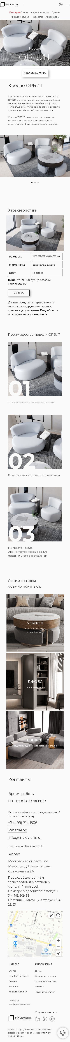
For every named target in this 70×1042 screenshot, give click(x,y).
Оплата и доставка (45, 976)
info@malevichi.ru (24, 837)
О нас (38, 971)
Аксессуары (52, 17)
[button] (19, 293)
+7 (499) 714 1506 (22, 823)
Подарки (15, 12)
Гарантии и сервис (45, 981)
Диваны (56, 12)
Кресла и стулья (20, 17)
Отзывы (39, 986)
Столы (24, 12)
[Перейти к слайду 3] (38, 182)
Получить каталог (45, 991)
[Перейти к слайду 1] (31, 182)
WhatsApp (17, 830)
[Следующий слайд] (66, 156)
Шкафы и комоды (39, 12)
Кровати (38, 17)
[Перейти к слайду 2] (35, 182)
